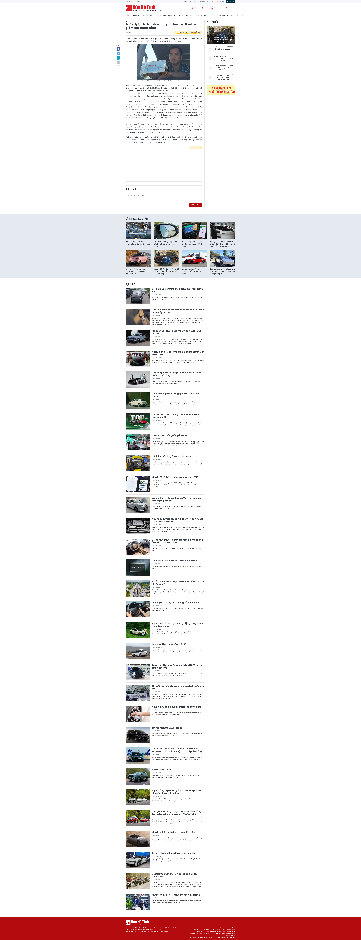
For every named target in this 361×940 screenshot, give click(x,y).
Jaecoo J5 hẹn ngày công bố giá (169, 644)
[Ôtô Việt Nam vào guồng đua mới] (138, 442)
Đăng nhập (232, 1)
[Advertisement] (164, 163)
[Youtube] (220, 1)
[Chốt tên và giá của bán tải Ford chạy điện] (138, 567)
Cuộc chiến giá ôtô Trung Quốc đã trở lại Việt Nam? (176, 395)
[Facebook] (215, 1)
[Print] (118, 62)
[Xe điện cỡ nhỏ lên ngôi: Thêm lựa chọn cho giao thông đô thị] (138, 258)
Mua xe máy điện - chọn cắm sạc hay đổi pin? (176, 895)
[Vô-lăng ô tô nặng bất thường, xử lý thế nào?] (138, 609)
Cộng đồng (231, 15)
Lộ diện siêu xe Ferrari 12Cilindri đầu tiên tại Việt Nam (192, 271)
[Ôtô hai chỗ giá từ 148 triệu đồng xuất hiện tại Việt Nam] (138, 296)
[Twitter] (118, 53)
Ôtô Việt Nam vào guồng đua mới (169, 435)
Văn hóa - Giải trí (169, 15)
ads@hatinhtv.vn (230, 937)
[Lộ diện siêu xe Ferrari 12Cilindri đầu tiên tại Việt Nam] (194, 258)
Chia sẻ (118, 45)
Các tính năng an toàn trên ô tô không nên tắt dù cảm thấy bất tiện (178, 311)
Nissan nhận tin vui (162, 769)
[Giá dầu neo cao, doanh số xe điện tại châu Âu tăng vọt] (138, 230)
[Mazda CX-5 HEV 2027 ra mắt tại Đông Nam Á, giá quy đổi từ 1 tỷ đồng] (166, 258)
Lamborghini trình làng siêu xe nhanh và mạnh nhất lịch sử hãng (177, 374)
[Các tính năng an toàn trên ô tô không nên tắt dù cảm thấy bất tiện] (138, 317)
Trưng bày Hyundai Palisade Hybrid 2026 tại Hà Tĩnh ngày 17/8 (177, 666)
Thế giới (196, 15)
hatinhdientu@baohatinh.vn (226, 933)
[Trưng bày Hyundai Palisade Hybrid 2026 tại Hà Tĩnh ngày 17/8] (138, 672)
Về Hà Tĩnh (204, 15)
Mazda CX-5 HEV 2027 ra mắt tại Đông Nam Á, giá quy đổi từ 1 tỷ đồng (222, 40)
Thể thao (189, 15)
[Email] (118, 58)
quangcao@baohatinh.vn (217, 937)
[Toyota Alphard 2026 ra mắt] (138, 735)
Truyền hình (232, 8)
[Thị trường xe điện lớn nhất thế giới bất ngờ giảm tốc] (138, 693)
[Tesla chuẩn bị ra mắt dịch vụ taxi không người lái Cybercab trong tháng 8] (222, 258)
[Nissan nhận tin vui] (138, 776)
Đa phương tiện (218, 8)
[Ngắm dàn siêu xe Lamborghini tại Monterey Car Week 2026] (138, 359)
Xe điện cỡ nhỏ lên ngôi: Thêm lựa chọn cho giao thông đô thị (136, 271)
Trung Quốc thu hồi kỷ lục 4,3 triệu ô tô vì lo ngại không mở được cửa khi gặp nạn (222, 243)
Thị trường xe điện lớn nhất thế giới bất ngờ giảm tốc (178, 687)
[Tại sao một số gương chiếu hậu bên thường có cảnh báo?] (166, 230)
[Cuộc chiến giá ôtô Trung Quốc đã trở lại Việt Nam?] (138, 400)
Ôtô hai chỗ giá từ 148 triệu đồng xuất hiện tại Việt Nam (178, 290)
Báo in (206, 8)
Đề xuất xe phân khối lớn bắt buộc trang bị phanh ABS (174, 875)
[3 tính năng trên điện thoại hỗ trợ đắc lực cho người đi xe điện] (194, 230)
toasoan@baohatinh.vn (228, 935)
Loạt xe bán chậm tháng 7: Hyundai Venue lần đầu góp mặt (176, 416)
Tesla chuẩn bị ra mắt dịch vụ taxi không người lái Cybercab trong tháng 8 (222, 271)
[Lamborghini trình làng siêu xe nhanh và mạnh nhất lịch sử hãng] (138, 379)
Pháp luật (180, 15)
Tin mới (197, 8)
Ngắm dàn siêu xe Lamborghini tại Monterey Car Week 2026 (178, 353)
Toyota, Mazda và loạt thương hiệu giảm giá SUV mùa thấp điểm (223, 58)
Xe (126, 21)
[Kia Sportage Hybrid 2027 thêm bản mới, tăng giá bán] (138, 338)
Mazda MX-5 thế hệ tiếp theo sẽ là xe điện (174, 832)
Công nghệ (221, 15)
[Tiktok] (217, 1)
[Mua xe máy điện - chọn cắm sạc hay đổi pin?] (138, 902)
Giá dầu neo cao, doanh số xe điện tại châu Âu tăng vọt (138, 242)
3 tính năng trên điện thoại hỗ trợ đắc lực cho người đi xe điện (194, 243)
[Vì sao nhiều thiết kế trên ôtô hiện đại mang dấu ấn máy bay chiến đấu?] (138, 547)
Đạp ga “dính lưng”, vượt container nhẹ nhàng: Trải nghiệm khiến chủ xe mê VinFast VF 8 (177, 812)
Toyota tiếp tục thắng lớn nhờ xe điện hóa (174, 853)
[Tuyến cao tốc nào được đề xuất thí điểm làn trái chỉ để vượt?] (138, 588)
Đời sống (213, 15)
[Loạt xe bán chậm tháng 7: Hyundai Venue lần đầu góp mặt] (138, 421)
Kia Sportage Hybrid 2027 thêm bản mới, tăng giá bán (223, 49)
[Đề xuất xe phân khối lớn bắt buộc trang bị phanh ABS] (138, 881)
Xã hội (159, 15)
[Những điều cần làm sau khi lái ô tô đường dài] (138, 714)
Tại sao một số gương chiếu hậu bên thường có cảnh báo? (165, 243)
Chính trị (145, 15)
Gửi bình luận (195, 205)
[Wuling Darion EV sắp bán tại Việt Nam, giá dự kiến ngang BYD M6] (138, 505)
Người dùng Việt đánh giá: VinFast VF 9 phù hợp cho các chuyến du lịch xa (223, 77)
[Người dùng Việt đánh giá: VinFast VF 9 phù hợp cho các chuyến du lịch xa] (138, 797)
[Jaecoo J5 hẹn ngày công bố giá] (138, 651)
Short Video (136, 15)
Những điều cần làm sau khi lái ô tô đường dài (176, 707)
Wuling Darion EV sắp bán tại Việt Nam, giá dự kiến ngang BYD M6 (223, 68)
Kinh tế (152, 15)
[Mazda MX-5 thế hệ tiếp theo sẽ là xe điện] (138, 839)
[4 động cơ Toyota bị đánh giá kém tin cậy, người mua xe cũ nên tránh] (138, 526)
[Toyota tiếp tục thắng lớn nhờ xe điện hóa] (138, 860)
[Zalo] (223, 1)
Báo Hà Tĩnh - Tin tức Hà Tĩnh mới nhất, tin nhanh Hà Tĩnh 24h (145, 8)
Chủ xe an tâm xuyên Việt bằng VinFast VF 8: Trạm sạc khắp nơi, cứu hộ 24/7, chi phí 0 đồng (177, 750)
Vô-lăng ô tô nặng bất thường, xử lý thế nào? (175, 602)
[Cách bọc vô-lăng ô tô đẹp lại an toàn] (138, 463)
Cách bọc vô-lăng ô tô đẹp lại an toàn (172, 456)
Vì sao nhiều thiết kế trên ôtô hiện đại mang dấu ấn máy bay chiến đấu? (177, 541)
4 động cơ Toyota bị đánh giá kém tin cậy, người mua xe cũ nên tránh (177, 520)
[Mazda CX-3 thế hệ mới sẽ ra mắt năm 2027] (138, 484)
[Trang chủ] (128, 15)
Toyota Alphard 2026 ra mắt (167, 728)
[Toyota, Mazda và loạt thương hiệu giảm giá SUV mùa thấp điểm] (138, 630)
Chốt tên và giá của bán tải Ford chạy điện (174, 560)
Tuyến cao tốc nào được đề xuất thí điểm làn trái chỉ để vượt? (178, 583)
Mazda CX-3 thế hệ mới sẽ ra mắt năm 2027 (175, 477)
